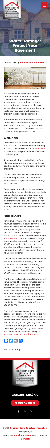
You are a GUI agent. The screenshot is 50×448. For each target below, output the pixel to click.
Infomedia (25, 439)
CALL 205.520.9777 (25, 395)
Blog (17, 349)
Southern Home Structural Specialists (15, 10)
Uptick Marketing (22, 435)
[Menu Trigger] (44, 5)
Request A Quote (25, 403)
